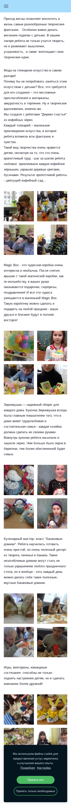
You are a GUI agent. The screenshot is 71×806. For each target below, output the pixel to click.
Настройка (44, 767)
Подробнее (27, 767)
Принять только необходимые (35, 791)
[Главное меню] (6, 6)
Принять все (35, 779)
